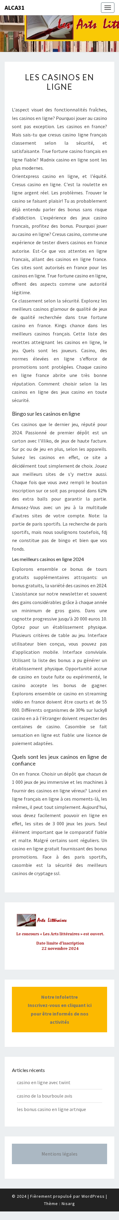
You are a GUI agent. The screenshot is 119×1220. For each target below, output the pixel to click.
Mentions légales (59, 1154)
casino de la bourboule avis (44, 1096)
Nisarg (68, 1203)
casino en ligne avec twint (43, 1082)
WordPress (93, 1196)
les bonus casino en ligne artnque (51, 1109)
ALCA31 (15, 7)
